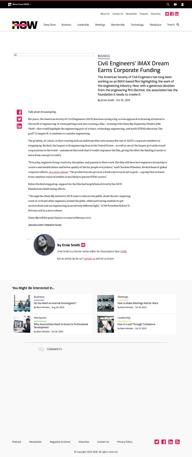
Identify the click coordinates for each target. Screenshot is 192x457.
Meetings (100, 24)
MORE (123, 251)
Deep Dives (50, 24)
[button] (19, 4)
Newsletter (131, 13)
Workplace (155, 24)
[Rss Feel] (177, 442)
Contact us (89, 258)
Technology (137, 24)
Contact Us (117, 13)
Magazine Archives (60, 441)
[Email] (83, 245)
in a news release (58, 172)
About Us (105, 13)
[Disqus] (96, 390)
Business (66, 24)
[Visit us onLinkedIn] (176, 14)
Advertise (155, 13)
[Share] (19, 112)
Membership (118, 24)
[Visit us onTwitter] (167, 14)
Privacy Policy (124, 441)
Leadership (83, 24)
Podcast (144, 13)
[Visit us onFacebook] (172, 14)
